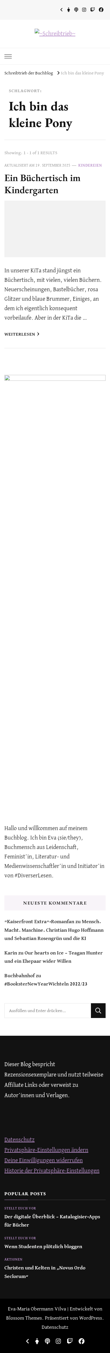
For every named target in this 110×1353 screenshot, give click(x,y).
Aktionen (13, 1259)
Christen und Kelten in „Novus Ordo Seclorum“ (44, 1272)
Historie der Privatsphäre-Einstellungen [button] (51, 1171)
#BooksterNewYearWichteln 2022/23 (45, 984)
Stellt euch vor (20, 1208)
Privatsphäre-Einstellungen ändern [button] (46, 1150)
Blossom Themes (24, 1318)
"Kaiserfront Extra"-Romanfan (39, 921)
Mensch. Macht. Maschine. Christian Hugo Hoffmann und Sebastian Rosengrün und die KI (54, 930)
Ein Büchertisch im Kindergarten (42, 183)
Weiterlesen (19, 334)
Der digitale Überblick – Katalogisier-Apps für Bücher (52, 1221)
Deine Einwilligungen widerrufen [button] (43, 1160)
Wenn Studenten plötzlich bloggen (43, 1246)
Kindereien (90, 166)
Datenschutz (19, 1140)
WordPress (90, 1318)
